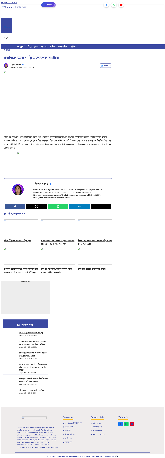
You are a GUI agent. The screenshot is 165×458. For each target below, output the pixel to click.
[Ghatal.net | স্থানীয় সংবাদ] (20, 11)
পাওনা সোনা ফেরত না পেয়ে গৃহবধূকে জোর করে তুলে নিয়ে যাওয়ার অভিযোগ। (57, 242)
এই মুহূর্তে (21, 47)
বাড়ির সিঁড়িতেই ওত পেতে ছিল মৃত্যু (17, 240)
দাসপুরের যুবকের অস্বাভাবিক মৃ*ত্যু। (92, 269)
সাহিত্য (52, 47)
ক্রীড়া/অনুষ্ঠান (32, 47)
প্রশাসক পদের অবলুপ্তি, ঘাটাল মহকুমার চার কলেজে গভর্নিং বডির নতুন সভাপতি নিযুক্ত (21, 270)
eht (116, 456)
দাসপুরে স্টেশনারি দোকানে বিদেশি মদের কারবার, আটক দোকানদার (56, 270)
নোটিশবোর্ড (75, 47)
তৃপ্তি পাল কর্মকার (16, 64)
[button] (6, 38)
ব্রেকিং (8, 50)
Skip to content (9, 2)
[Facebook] (106, 4)
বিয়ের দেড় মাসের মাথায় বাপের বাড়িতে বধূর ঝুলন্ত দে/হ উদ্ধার (33, 354)
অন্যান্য (44, 47)
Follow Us (107, 65)
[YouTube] (121, 4)
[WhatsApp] (113, 4)
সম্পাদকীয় (62, 47)
